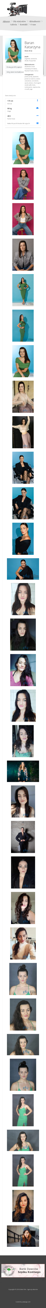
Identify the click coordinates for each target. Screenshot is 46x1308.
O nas (33, 24)
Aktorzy (6, 21)
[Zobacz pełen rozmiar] (13, 50)
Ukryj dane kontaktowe (14, 72)
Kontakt (23, 24)
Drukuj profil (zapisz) (14, 67)
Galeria (13, 24)
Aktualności (34, 21)
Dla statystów (19, 21)
